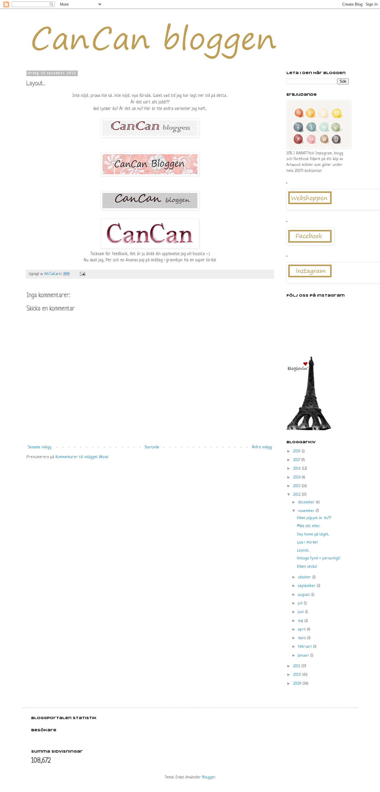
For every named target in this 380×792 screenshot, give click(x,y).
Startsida (152, 447)
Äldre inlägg (262, 447)
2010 (297, 675)
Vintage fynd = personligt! (318, 558)
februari (305, 646)
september (307, 586)
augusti (304, 595)
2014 (297, 477)
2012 (297, 494)
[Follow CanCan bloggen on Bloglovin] (308, 429)
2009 (298, 683)
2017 (297, 460)
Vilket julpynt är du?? (314, 518)
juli (301, 603)
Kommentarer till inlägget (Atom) (82, 457)
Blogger (208, 777)
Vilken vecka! (307, 566)
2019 (297, 451)
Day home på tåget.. (313, 534)
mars (302, 638)
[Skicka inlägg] (82, 274)
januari (304, 655)
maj (301, 621)
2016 (297, 468)
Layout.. (303, 550)
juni (301, 612)
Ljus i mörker (307, 542)
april (302, 629)
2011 (297, 666)
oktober (305, 577)
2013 (297, 486)
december (307, 502)
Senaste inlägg (39, 447)
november (307, 511)
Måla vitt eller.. (308, 526)
